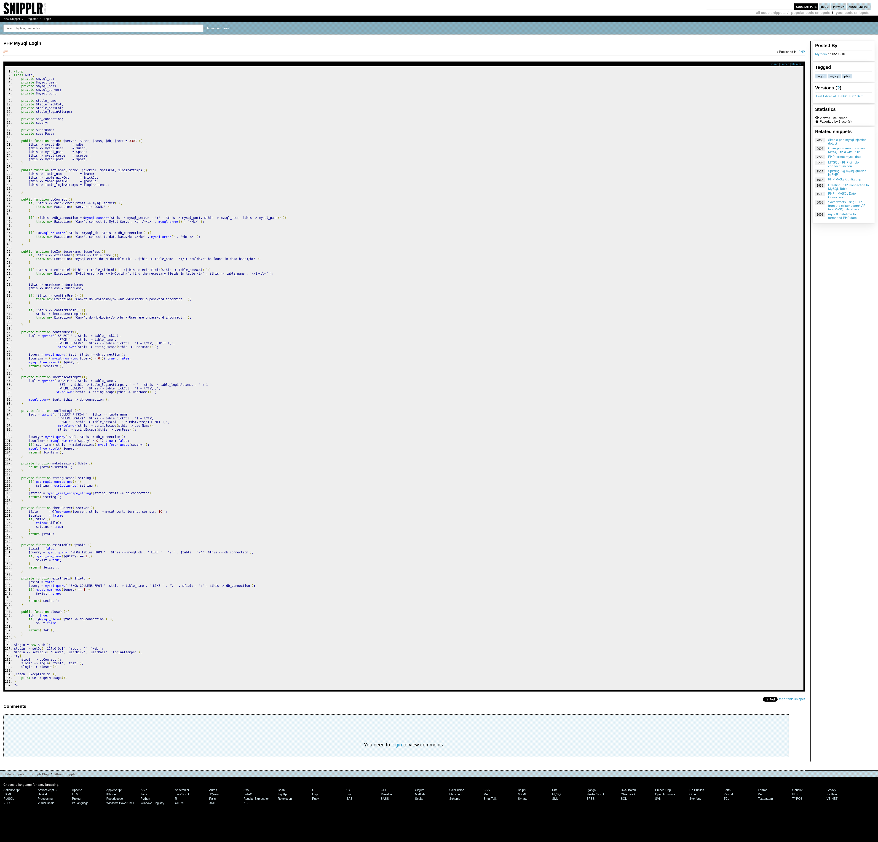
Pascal (728, 794)
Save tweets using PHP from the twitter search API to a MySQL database (847, 205)
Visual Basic (46, 803)
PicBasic (832, 794)
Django (591, 790)
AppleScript (114, 790)
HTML (76, 794)
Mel (486, 794)
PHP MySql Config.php (844, 179)
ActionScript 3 (47, 790)
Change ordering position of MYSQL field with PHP (848, 150)
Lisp (315, 794)
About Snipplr (65, 774)
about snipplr (859, 6)
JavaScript (182, 794)
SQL (624, 798)
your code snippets (852, 13)
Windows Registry (152, 803)
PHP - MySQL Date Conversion (842, 195)
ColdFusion (456, 790)
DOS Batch (628, 790)
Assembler (182, 790)
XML (212, 803)
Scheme (454, 798)
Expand (773, 64)
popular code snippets (810, 13)
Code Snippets (13, 774)
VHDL (7, 803)
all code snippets (771, 13)
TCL (726, 798)
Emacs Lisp (663, 790)
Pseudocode (114, 798)
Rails (212, 798)
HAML (7, 794)
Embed (784, 64)
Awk (246, 790)
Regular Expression (256, 798)
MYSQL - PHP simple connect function (843, 164)
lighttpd (283, 794)
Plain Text (797, 64)
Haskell (43, 794)
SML (555, 798)
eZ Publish (696, 790)
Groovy (831, 790)
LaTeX (248, 794)
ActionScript (11, 790)
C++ (383, 790)
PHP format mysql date (845, 156)
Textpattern (765, 798)
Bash (281, 790)
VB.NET (832, 798)
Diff (554, 790)
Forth (727, 790)
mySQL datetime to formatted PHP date (842, 216)
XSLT (247, 803)
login (820, 76)
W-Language (80, 803)
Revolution (285, 798)
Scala (419, 798)
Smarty (522, 798)
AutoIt (213, 790)
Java (144, 794)
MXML (522, 794)
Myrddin (821, 54)
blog (825, 6)
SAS (349, 798)
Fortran (762, 790)
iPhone (111, 794)
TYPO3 (797, 798)
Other (693, 794)
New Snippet (11, 19)
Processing (45, 798)
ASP (144, 790)
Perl (760, 794)
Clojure (419, 790)
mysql (834, 76)
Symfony (695, 798)
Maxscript (455, 794)
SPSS (590, 798)
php (847, 76)
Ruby (315, 798)
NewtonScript (595, 794)
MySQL (557, 794)
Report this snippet (791, 699)
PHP (801, 52)
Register (32, 19)
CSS (487, 790)
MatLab (420, 794)
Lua (348, 794)
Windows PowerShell (120, 803)
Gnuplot (797, 790)
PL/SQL (8, 798)
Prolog (76, 798)
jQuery (214, 794)
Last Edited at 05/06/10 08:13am (839, 96)
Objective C (628, 794)
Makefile (386, 794)
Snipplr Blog (40, 774)
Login (47, 19)
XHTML (180, 803)
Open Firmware (665, 794)
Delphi (522, 790)
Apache (77, 790)
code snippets (806, 6)
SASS (385, 798)
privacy (838, 6)
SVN (658, 798)
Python (145, 798)
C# (348, 790)
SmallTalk (490, 798)
